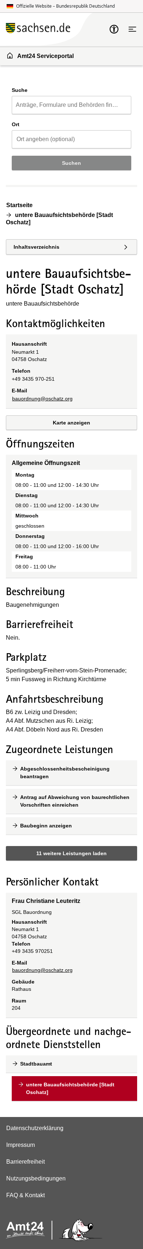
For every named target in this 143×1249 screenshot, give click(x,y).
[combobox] (71, 105)
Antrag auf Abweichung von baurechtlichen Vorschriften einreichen (74, 801)
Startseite (19, 205)
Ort (15, 124)
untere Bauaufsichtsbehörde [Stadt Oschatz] (70, 1088)
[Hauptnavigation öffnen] (132, 29)
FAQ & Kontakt (25, 1195)
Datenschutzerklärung (34, 1128)
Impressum (20, 1145)
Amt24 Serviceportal (45, 56)
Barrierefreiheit (25, 1162)
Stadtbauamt (36, 1064)
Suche (19, 90)
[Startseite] (57, 29)
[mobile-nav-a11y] (114, 29)
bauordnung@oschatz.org (42, 399)
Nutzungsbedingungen (36, 1178)
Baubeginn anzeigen (46, 826)
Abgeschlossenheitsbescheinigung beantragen (65, 772)
